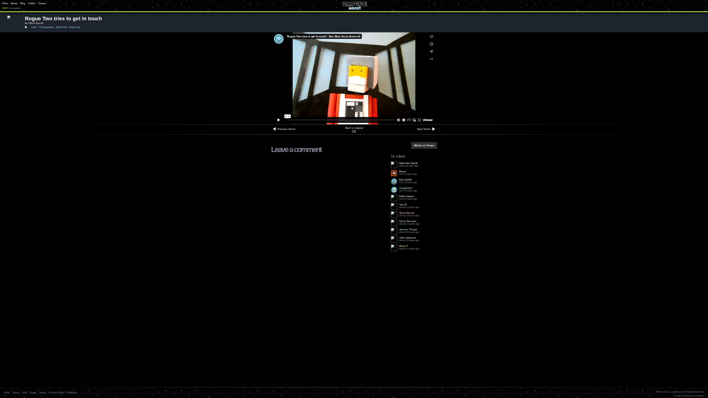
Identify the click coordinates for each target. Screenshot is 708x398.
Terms (42, 392)
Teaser (42, 3)
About (14, 3)
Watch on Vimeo (424, 145)
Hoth (33, 27)
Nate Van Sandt (408, 163)
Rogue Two (74, 27)
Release (72, 392)
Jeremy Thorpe (408, 229)
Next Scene (424, 129)
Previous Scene (286, 129)
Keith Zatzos (406, 196)
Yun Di (403, 204)
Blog (22, 3)
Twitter (32, 3)
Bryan (402, 171)
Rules (33, 392)
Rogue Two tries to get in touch (63, 18)
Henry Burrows (408, 221)
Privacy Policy (57, 392)
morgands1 (405, 187)
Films (5, 3)
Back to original (354, 127)
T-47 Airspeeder (46, 27)
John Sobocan (407, 237)
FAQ (24, 392)
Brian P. (403, 246)
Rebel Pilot (61, 27)
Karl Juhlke (405, 179)
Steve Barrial (35, 23)
